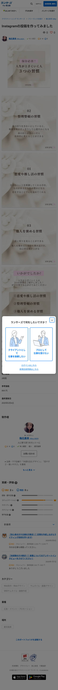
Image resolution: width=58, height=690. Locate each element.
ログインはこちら (29, 365)
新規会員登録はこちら (29, 369)
